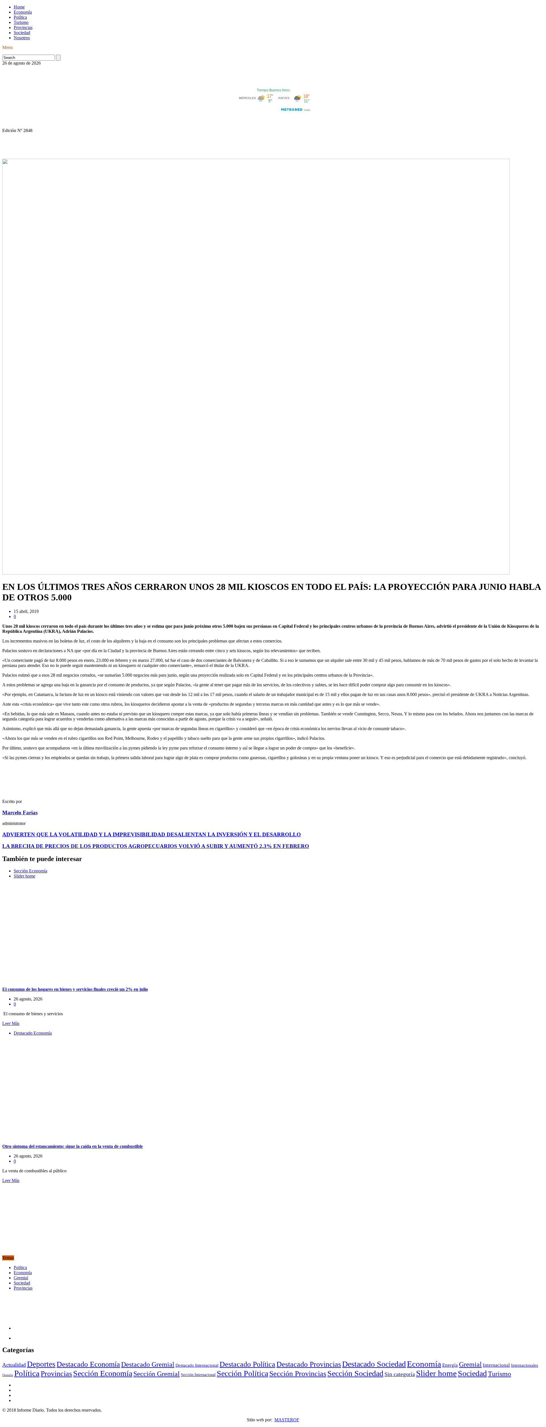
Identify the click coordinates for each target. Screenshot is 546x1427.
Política (20, 17)
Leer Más (10, 1023)
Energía (450, 1365)
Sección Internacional (198, 1375)
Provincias (23, 27)
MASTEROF (286, 1419)
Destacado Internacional (196, 1365)
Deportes (41, 1364)
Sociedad (22, 32)
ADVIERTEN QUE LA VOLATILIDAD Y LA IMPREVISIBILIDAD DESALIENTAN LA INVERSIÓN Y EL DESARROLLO (151, 834)
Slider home (24, 876)
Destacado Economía (33, 1033)
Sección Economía (30, 870)
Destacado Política (247, 1364)
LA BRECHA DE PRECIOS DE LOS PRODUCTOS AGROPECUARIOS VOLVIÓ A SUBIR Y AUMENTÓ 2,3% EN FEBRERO (155, 846)
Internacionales (524, 1365)
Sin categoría (399, 1374)
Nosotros (22, 37)
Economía (23, 12)
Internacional (496, 1365)
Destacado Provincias (308, 1364)
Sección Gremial (156, 1373)
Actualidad (14, 1365)
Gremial (21, 1277)
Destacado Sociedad (374, 1364)
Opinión (7, 1375)
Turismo (21, 22)
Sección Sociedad (355, 1373)
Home (19, 7)
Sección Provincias (297, 1374)
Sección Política (242, 1373)
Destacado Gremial (147, 1364)
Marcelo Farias (20, 813)
